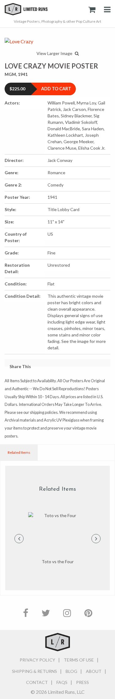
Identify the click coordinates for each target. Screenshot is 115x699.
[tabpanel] (57, 538)
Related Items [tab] (19, 452)
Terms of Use (79, 659)
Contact (37, 682)
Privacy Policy (37, 659)
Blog (71, 671)
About (94, 671)
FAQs (61, 682)
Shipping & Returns (34, 671)
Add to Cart (56, 88)
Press (82, 682)
